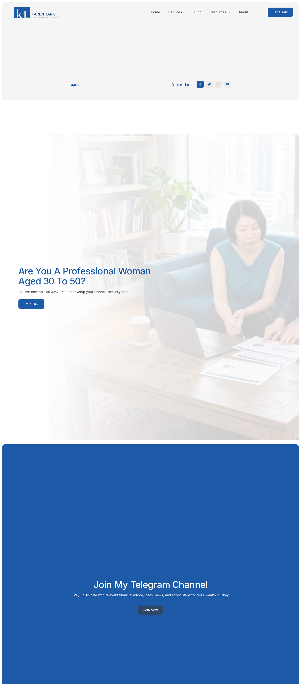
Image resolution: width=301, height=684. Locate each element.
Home (155, 12)
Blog (197, 12)
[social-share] (200, 84)
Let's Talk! (31, 304)
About (243, 12)
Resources (218, 12)
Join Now (150, 610)
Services (175, 12)
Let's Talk (280, 12)
